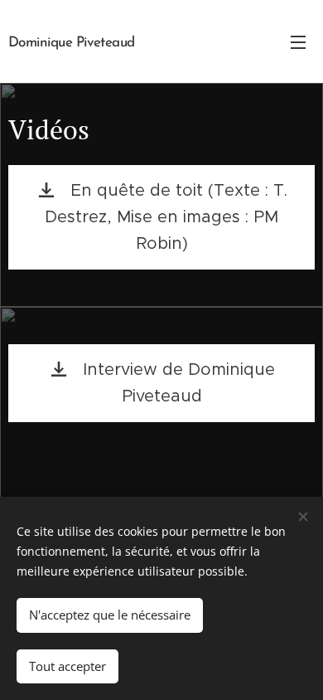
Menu (298, 41)
